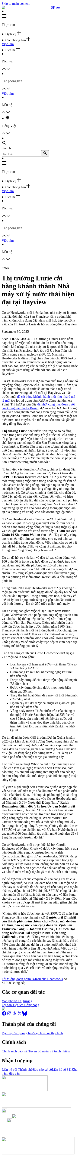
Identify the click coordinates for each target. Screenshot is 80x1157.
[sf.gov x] (19, 1015)
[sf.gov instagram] (9, 1015)
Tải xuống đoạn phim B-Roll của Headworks (32, 979)
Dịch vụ (7, 1033)
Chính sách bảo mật (15, 1051)
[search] (45, 153)
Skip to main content (15, 3)
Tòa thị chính (54, 1033)
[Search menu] (40, 141)
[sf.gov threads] (14, 1015)
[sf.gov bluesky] (24, 1015)
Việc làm (8, 44)
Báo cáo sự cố (42, 1069)
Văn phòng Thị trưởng (17, 1001)
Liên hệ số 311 (62, 1069)
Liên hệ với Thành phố (17, 1069)
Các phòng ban (23, 1033)
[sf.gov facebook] (4, 1015)
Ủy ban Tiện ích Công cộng (20, 1005)
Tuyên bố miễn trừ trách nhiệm (49, 1051)
